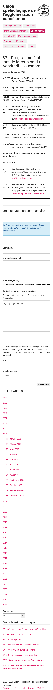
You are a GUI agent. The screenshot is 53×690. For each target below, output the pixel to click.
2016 (5, 553)
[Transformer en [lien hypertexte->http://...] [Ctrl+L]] (14, 304)
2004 (5, 428)
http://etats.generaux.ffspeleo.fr (29, 119)
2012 (5, 532)
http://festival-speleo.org (21, 178)
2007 (5, 507)
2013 (5, 537)
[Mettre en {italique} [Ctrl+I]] (9, 304)
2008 (5, 512)
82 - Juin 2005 (12, 464)
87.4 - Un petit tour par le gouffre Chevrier (21, 645)
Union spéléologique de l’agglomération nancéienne (19, 12)
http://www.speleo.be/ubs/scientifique (27, 194)
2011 (5, 527)
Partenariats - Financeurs (15, 41)
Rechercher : (9, 611)
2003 (5, 423)
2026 (5, 604)
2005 (5, 434)
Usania (32, 46)
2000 (5, 408)
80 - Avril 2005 (12, 454)
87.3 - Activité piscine (12, 639)
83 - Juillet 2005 (13, 470)
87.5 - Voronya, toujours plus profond (19, 650)
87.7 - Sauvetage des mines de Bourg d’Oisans (24, 660)
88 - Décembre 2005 (15, 495)
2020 (5, 574)
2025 (5, 599)
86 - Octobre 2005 (14, 485)
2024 (5, 594)
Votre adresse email (12, 258)
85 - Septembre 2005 (15, 480)
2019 (5, 568)
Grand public (29, 26)
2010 (5, 522)
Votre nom (8, 248)
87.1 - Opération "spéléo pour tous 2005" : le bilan (24, 629)
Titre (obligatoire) (11, 280)
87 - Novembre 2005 (15, 490)
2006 (5, 501)
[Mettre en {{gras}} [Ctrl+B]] (5, 304)
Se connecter (20, 688)
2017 (5, 558)
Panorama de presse (27, 36)
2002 (5, 418)
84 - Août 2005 (12, 475)
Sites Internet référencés (15, 46)
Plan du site (8, 688)
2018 (5, 563)
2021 (5, 579)
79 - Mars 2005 (12, 449)
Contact (31, 688)
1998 (5, 397)
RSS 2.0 (40, 688)
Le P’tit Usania (37, 31)
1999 (5, 403)
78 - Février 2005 (13, 444)
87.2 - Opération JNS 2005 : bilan (17, 634)
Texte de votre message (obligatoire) (20, 291)
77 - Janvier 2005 (13, 439)
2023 (5, 589)
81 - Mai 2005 (12, 459)
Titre (5, 360)
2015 (5, 548)
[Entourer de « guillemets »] (22, 304)
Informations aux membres (16, 31)
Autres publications (12, 26)
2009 (5, 517)
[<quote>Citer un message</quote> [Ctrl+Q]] (18, 304)
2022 (5, 584)
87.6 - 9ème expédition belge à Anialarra (20, 655)
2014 (5, 543)
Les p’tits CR (9, 36)
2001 (5, 413)
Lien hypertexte (10, 371)
